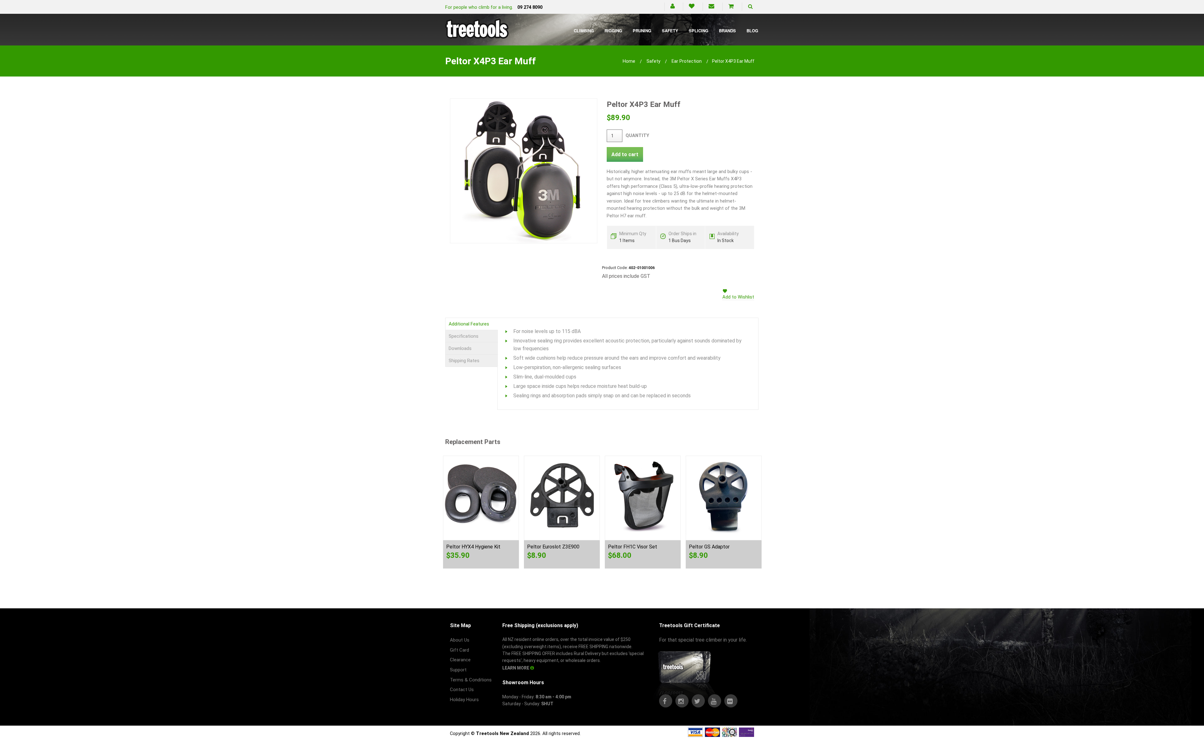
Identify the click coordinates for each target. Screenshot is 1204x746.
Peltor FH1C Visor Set (632, 547)
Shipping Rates (464, 360)
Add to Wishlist (738, 297)
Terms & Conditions (471, 680)
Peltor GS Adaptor (709, 547)
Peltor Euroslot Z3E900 (553, 547)
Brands (727, 31)
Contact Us (462, 689)
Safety (670, 31)
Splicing (698, 31)
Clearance (460, 660)
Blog (752, 31)
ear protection (687, 61)
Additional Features (469, 324)
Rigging (613, 31)
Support (458, 670)
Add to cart (624, 154)
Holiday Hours (464, 699)
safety (653, 61)
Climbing (584, 31)
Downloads (460, 348)
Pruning (642, 31)
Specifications (463, 336)
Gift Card (459, 650)
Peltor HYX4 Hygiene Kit (473, 547)
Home (629, 61)
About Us (459, 640)
